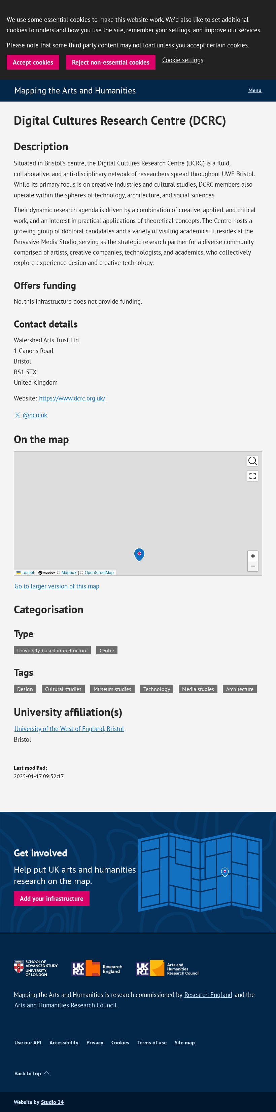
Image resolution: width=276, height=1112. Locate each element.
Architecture (241, 688)
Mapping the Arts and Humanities (75, 90)
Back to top (28, 1073)
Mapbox (69, 572)
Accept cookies (33, 62)
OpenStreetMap (99, 572)
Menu (255, 90)
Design (26, 688)
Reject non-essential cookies (110, 62)
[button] (139, 554)
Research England (208, 995)
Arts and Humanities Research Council (65, 1005)
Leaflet (27, 572)
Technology (158, 688)
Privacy (95, 1042)
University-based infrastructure (52, 650)
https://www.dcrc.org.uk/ (72, 398)
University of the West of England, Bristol (69, 729)
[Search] (252, 461)
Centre (107, 650)
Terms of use (152, 1042)
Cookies (120, 1042)
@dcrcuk (35, 415)
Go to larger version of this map (56, 586)
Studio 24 (52, 1102)
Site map (185, 1042)
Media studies (199, 688)
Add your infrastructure (51, 898)
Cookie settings (182, 60)
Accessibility (63, 1042)
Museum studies (114, 688)
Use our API (27, 1042)
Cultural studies (65, 688)
